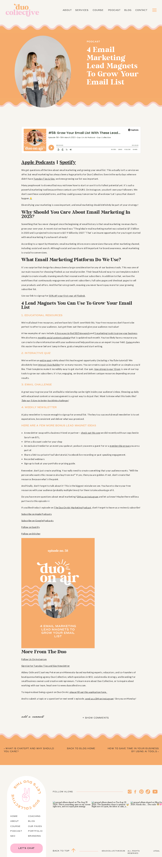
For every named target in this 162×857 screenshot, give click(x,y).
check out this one (90, 432)
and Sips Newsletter (59, 666)
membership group (120, 446)
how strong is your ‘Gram (107, 369)
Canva (129, 342)
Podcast (93, 41)
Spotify (68, 162)
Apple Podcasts (38, 162)
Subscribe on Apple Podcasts (36, 514)
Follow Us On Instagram (34, 659)
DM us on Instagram (87, 496)
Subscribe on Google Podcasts (37, 520)
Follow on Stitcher (30, 533)
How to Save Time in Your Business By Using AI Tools (133, 750)
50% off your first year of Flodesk (67, 295)
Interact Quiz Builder (49, 364)
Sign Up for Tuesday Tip (34, 666)
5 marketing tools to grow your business (115, 333)
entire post (46, 360)
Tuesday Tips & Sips (44, 178)
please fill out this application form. (88, 692)
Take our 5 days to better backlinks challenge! (45, 400)
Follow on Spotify (30, 527)
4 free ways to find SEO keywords (72, 333)
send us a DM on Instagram (99, 698)
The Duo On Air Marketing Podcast (72, 507)
